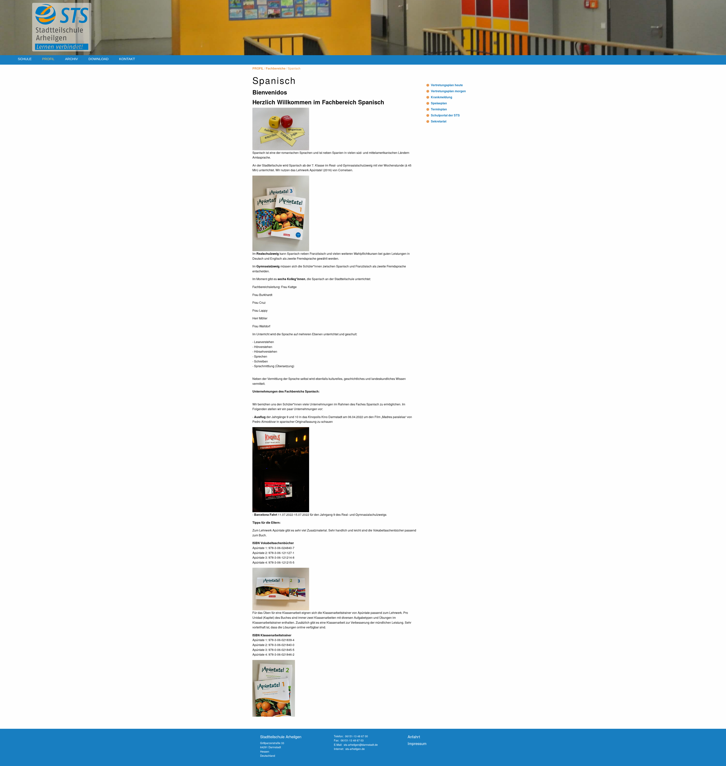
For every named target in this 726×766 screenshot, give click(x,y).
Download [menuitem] (98, 59)
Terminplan (439, 109)
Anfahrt (414, 736)
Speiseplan (439, 103)
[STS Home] (62, 27)
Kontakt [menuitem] (127, 59)
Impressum (417, 743)
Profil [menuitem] (48, 59)
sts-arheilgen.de (355, 749)
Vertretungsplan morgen (448, 91)
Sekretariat (438, 121)
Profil (258, 68)
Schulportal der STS (445, 115)
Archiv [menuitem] (71, 59)
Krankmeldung (441, 97)
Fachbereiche (275, 68)
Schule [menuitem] (25, 59)
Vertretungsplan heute (447, 85)
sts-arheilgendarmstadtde (361, 745)
